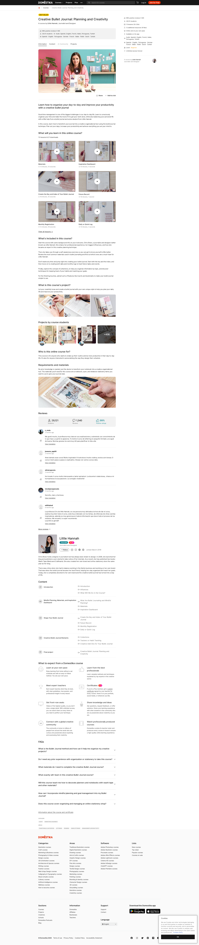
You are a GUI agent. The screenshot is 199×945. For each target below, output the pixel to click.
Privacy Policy (68, 938)
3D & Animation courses (46, 860)
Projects (69, 3)
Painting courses (75, 877)
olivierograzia (50, 470)
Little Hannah (52, 23)
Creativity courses (76, 893)
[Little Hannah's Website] (83, 550)
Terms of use (57, 938)
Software (105, 843)
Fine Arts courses (75, 863)
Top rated (135, 850)
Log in (143, 3)
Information (42, 44)
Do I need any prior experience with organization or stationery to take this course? (75, 759)
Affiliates (72, 912)
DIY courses (74, 860)
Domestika (73, 909)
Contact (103, 912)
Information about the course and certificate (55, 812)
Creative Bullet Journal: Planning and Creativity (73, 19)
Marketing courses (76, 874)
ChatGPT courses (107, 866)
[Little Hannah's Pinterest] (79, 550)
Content (52, 44)
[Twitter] (142, 938)
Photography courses (77, 871)
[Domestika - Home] (39, 8)
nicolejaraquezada (52, 489)
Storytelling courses (76, 887)
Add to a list (111, 95)
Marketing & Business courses (48, 852)
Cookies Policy (80, 938)
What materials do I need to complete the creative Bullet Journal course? (71, 767)
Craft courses (42, 850)
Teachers (73, 917)
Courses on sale (137, 855)
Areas (72, 843)
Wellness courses (44, 885)
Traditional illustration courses (80, 847)
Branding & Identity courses (79, 879)
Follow (65, 550)
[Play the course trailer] (77, 71)
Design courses (43, 858)
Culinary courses (44, 879)
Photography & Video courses (48, 855)
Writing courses (43, 866)
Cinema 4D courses (107, 860)
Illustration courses (44, 847)
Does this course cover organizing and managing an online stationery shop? (72, 804)
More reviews (43, 529)
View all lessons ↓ (45, 232)
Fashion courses (43, 869)
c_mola (47, 430)
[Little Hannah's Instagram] (76, 550)
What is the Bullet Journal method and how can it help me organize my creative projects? (73, 750)
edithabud (49, 505)
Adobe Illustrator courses (109, 850)
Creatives (41, 915)
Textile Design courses (77, 869)
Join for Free (154, 3)
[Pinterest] (148, 938)
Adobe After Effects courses (110, 855)
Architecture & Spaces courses (48, 863)
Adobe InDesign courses (109, 863)
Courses (58, 3)
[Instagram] (137, 938)
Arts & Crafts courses (77, 855)
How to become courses (46, 887)
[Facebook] (132, 938)
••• (81, 3)
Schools (41, 917)
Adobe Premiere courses (109, 869)
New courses (136, 847)
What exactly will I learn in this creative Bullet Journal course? (65, 775)
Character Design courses (78, 882)
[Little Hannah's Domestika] (72, 550)
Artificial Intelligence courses (48, 882)
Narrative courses (76, 890)
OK (178, 937)
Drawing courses (75, 852)
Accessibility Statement (94, 938)
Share (101, 95)
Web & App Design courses (47, 871)
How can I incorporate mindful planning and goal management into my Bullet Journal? (72, 794)
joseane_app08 (50, 451)
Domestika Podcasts (45, 920)
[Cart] (137, 2)
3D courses (73, 885)
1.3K (58, 31)
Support (103, 909)
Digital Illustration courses (78, 850)
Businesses (73, 915)
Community (64, 44)
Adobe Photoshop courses (110, 847)
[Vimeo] (153, 938)
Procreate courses (107, 852)
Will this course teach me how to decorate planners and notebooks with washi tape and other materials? (75, 784)
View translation (50, 444)
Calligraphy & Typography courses (50, 874)
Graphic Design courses (78, 858)
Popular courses (137, 852)
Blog (39, 923)
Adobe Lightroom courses (109, 858)
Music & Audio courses (46, 877)
